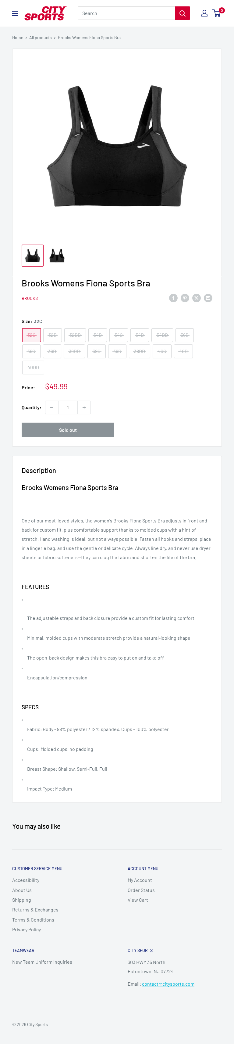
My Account (140, 880)
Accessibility (25, 880)
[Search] (182, 13)
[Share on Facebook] (173, 297)
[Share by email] (208, 297)
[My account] (204, 13)
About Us (22, 890)
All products (40, 37)
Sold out (68, 430)
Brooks (30, 298)
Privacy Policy (26, 929)
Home (17, 37)
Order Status (141, 890)
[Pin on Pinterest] (185, 297)
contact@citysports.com (168, 984)
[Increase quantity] (84, 407)
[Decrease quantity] (51, 407)
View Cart (138, 900)
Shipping (21, 900)
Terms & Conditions (33, 919)
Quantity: (31, 407)
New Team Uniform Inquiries (42, 962)
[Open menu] (15, 13)
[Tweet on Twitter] (196, 297)
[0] (217, 13)
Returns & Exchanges (35, 909)
